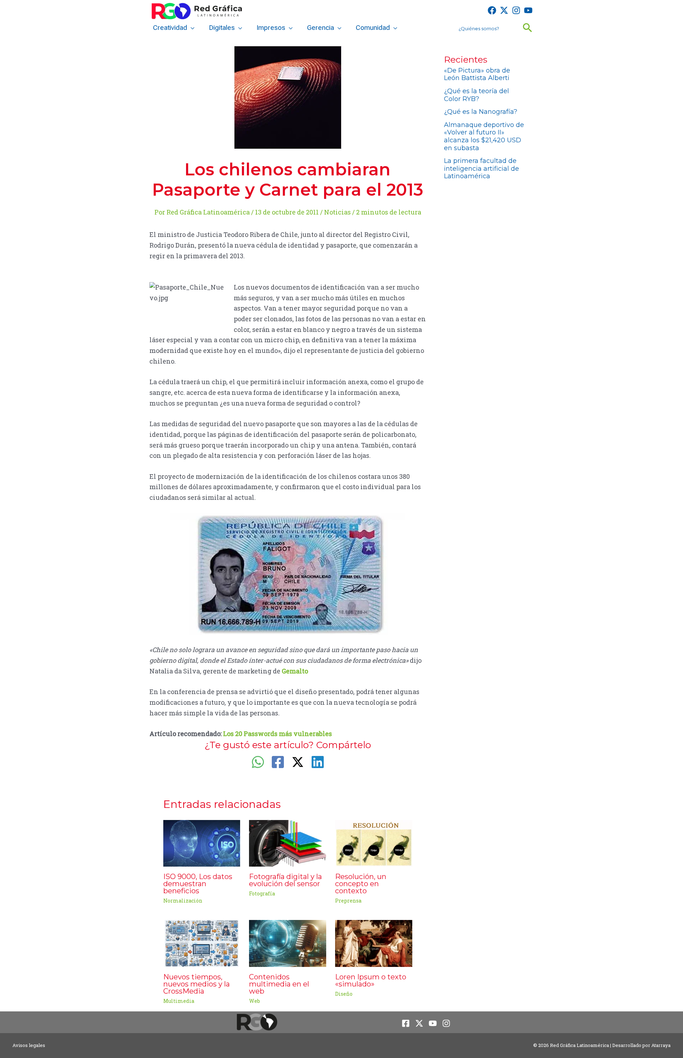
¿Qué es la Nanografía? (480, 112)
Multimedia (178, 1001)
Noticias (337, 212)
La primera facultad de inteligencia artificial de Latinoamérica (481, 168)
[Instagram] (516, 10)
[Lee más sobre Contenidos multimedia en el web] (287, 942)
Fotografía (262, 893)
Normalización (182, 900)
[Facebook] (492, 10)
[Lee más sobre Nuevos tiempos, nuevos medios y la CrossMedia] (201, 942)
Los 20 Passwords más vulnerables (277, 733)
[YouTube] (528, 10)
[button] (191, 28)
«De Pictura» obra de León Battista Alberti (477, 74)
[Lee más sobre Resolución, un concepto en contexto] (373, 842)
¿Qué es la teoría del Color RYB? (476, 95)
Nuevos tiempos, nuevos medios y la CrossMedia (196, 984)
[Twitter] (504, 10)
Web (254, 1001)
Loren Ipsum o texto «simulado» (370, 980)
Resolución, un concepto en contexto (360, 883)
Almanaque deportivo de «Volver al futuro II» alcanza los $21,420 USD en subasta (484, 136)
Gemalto (295, 671)
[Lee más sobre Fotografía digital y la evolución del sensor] (287, 842)
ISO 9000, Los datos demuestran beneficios (197, 883)
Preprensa (348, 900)
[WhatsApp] (258, 762)
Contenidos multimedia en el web (279, 984)
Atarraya (661, 1045)
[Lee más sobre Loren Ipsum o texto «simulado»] (373, 942)
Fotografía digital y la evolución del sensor (285, 880)
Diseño (344, 993)
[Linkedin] (318, 762)
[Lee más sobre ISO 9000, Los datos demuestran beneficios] (201, 842)
